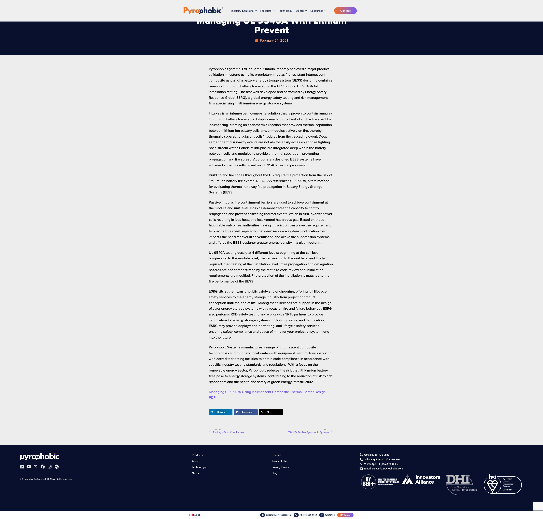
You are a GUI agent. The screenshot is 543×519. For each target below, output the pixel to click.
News (195, 473)
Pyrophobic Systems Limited (39, 456)
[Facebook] (43, 467)
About (300, 11)
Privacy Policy (280, 467)
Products (265, 11)
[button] (221, 412)
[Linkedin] (22, 467)
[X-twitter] (36, 467)
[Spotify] (56, 467)
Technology (285, 11)
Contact (346, 515)
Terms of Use (279, 461)
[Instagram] (50, 467)
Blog (274, 473)
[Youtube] (29, 467)
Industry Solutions (242, 11)
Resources (316, 11)
